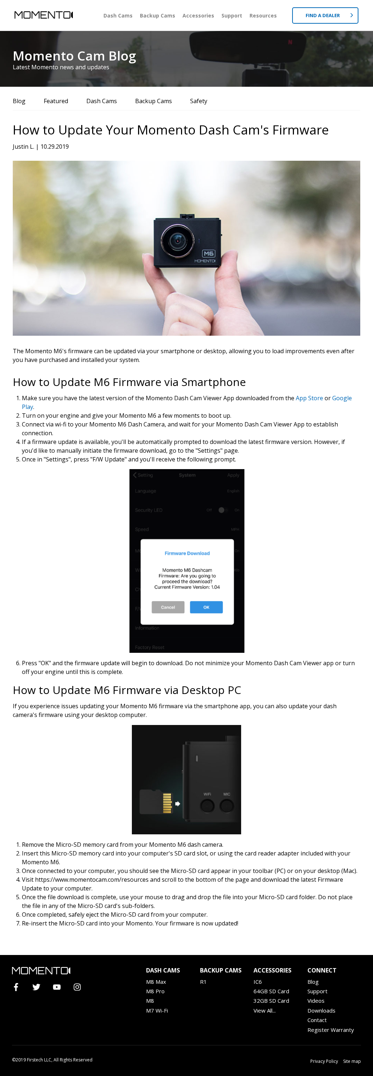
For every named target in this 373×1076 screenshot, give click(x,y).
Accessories (198, 15)
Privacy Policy (324, 1061)
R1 (203, 981)
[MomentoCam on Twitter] (39, 987)
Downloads (321, 1010)
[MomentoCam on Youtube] (60, 987)
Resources (263, 15)
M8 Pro (155, 991)
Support (231, 15)
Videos (316, 1000)
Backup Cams (157, 15)
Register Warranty (330, 1029)
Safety (198, 101)
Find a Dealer (323, 15)
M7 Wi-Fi (157, 1010)
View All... (265, 1010)
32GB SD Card (271, 1000)
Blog (19, 101)
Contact (317, 1020)
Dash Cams (118, 15)
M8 (150, 1000)
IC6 (258, 981)
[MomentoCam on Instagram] (80, 987)
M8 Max (156, 981)
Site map (352, 1061)
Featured (56, 101)
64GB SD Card (271, 991)
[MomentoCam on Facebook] (19, 987)
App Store (309, 398)
